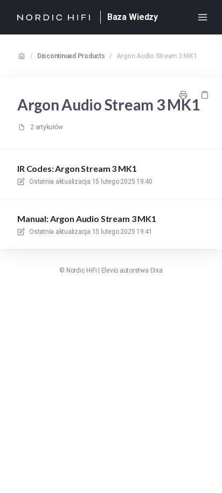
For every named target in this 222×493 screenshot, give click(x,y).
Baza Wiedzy (132, 17)
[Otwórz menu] (202, 17)
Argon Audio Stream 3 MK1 (156, 56)
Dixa (156, 270)
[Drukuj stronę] (183, 94)
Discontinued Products (71, 56)
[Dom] (53, 17)
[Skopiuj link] (204, 94)
